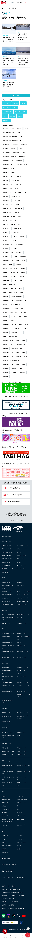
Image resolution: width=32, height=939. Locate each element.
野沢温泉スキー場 (21, 751)
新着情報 (20, 116)
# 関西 (20, 368)
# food (26, 128)
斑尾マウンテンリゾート (7, 754)
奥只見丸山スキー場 (22, 549)
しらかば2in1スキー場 (22, 667)
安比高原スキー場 (21, 645)
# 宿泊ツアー (12, 284)
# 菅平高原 (5, 348)
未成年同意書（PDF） (8, 871)
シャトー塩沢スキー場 (22, 545)
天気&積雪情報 (6, 858)
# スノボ (5, 220)
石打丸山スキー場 (6, 565)
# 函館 (10, 264)
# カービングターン (21, 184)
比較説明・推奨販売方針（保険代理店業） (12, 908)
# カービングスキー (8, 184)
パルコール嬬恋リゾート (7, 604)
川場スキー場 (20, 585)
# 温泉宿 (5, 320)
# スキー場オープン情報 (9, 216)
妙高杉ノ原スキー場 (6, 716)
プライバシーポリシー (7, 898)
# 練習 (17, 340)
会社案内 (4, 886)
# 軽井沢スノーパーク (21, 356)
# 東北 (19, 316)
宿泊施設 (12, 116)
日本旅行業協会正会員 (7, 892)
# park (20, 148)
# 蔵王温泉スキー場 (8, 352)
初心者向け (4, 825)
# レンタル (14, 248)
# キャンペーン (7, 192)
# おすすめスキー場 (8, 160)
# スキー (18, 204)
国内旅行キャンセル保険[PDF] (9, 902)
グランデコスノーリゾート (8, 657)
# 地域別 (23, 272)
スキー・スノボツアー (20, 112)
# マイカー (22, 236)
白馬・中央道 (5, 663)
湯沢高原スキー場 (21, 555)
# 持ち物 (5, 304)
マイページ (22, 2)
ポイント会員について (13, 886)
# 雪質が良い (22, 372)
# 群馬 (23, 340)
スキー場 (5, 116)
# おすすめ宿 (19, 160)
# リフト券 (13, 240)
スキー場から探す (6, 537)
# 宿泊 (4, 284)
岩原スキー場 (20, 558)
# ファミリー (6, 236)
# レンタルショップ (8, 252)
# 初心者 (5, 268)
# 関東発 (14, 368)
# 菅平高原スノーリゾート (18, 348)
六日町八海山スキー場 (7, 552)
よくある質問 (16, 2)
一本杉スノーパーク (6, 545)
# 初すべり (18, 264)
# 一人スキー (6, 256)
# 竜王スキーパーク (8, 340)
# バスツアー (6, 228)
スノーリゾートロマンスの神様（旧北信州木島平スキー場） (8, 617)
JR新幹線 (4, 796)
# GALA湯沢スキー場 (8, 132)
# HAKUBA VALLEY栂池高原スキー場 (12, 136)
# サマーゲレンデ (16, 196)
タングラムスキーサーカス (8, 751)
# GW (18, 132)
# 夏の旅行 (13, 276)
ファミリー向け (5, 815)
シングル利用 (20, 812)
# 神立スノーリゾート (17, 332)
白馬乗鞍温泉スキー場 (22, 682)
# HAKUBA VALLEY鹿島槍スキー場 (12, 140)
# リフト (5, 240)
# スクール (21, 216)
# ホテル (15, 236)
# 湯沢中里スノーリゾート (9, 324)
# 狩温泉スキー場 (23, 324)
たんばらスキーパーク (7, 598)
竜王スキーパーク (6, 623)
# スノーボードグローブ (9, 224)
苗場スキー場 (5, 572)
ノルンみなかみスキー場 (7, 594)
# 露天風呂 (5, 376)
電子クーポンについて (7, 889)
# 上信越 (15, 256)
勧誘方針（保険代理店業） (8, 905)
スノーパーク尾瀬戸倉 (22, 594)
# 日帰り (5, 312)
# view (23, 152)
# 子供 (14, 280)
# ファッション (15, 232)
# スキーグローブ (18, 208)
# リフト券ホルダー (8, 244)
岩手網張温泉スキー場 (7, 642)
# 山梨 (4, 292)
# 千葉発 (5, 272)
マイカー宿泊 (20, 796)
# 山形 (20, 288)
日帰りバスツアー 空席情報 (9, 865)
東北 (3, 629)
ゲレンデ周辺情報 (7, 112)
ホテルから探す (6, 761)
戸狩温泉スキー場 (21, 754)
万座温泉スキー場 (21, 604)
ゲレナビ (15, 107)
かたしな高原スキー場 (22, 598)
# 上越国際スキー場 (8, 260)
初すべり (19, 806)
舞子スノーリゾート (22, 562)
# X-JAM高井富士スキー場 (9, 156)
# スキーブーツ (7, 212)
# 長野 (17, 364)
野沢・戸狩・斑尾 (6, 743)
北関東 (3, 578)
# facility (19, 128)
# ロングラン (19, 252)
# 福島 (4, 336)
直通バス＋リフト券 (22, 802)
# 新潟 (22, 308)
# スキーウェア (7, 208)
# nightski (5, 148)
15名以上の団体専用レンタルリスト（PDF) (13, 877)
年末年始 (4, 806)
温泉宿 (18, 809)
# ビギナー (5, 232)
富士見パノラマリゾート (23, 676)
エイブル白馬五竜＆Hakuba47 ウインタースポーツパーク (23, 694)
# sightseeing (6, 152)
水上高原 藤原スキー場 (22, 601)
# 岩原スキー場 (13, 292)
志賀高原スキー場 (21, 623)
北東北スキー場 (20, 815)
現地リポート (6, 120)
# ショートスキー (17, 200)
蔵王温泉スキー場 (21, 657)
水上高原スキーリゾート (23, 582)
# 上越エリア (23, 256)
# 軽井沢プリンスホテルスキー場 (11, 360)
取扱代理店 (17, 889)
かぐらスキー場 (20, 568)
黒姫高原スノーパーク (22, 748)
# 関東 (23, 364)
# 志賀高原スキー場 (8, 300)
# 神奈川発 (5, 332)
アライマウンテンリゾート (23, 712)
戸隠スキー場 (5, 748)
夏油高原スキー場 (6, 636)
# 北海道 (23, 268)
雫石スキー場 (20, 642)
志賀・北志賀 (5, 610)
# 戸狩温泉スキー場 (21, 300)
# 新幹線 (16, 308)
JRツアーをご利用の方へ (13, 501)
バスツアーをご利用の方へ (14, 488)
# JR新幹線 (6, 144)
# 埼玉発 (5, 276)
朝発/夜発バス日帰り (22, 799)
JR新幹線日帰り (21, 819)
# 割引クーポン (14, 268)
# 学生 (20, 280)
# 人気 (17, 260)
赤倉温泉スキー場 (6, 722)
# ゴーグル (5, 196)
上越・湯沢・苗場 (6, 541)
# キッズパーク (14, 188)
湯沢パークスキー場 (6, 549)
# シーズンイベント (8, 204)
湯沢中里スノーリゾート (7, 568)
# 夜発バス (21, 276)
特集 (3, 791)
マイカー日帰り (5, 802)
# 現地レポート (17, 328)
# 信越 (4, 264)
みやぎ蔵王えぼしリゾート (8, 633)
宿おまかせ (4, 812)
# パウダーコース (17, 228)
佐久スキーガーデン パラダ (8, 732)
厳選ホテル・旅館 (6, 809)
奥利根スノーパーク (6, 591)
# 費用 (23, 352)
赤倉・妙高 (4, 708)
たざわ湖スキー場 (21, 633)
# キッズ (5, 188)
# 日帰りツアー (14, 312)
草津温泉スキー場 (6, 582)
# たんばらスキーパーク (21, 164)
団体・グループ (20, 825)
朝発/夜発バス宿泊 (6, 799)
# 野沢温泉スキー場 (8, 364)
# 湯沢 (12, 320)
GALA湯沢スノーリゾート (8, 558)
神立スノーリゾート (22, 565)
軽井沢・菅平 (5, 727)
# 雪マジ (14, 372)
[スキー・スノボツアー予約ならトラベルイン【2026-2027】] (2, 8)
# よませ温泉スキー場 (8, 168)
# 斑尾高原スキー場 (15, 304)
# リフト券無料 (20, 244)
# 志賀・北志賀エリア (17, 296)
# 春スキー (5, 316)
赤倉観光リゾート (6, 712)
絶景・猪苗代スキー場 (22, 651)
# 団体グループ (14, 272)
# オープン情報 (15, 180)
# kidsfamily (15, 144)
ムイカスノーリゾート (22, 552)
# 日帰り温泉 (24, 312)
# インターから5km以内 (9, 172)
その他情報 (15, 103)
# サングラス (6, 200)
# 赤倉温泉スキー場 (8, 356)
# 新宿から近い (7, 308)
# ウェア (19, 176)
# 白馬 (26, 328)
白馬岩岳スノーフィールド (8, 685)
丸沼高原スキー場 (6, 601)
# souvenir (16, 152)
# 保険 (23, 260)
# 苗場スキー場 (21, 344)
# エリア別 (5, 180)
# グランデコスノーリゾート (21, 192)
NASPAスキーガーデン (7, 555)
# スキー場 (16, 212)
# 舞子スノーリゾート (8, 344)
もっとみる (16, 95)
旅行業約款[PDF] (18, 892)
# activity (5, 128)
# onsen (13, 148)
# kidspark (24, 144)
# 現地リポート (7, 328)
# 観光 (17, 352)
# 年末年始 (5, 296)
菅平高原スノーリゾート (23, 735)
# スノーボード (14, 220)
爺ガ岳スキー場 (5, 667)
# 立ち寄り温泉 (13, 336)
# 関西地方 (5, 372)
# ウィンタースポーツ (8, 176)
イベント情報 (6, 107)
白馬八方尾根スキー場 (7, 691)
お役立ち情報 (6, 103)
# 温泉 (25, 316)
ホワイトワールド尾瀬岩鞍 (23, 591)
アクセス (23, 103)
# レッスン (5, 248)
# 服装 (13, 316)
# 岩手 (21, 292)
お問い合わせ (21, 895)
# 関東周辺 (5, 368)
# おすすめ (22, 156)
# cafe (12, 128)
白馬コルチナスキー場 (7, 682)
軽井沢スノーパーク (22, 732)
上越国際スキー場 (6, 562)
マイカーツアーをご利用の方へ (15, 495)
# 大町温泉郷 (6, 280)
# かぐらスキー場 (7, 164)
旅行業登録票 (5, 895)
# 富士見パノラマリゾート (9, 288)
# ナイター (21, 224)
